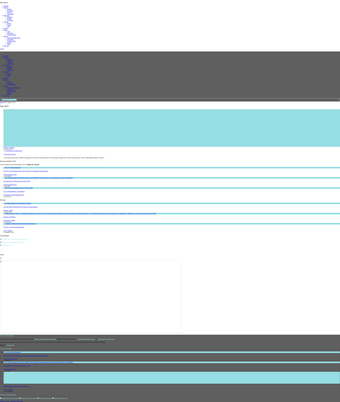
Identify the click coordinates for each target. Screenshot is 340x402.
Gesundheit (10, 14)
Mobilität (9, 17)
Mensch (6, 7)
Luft (8, 26)
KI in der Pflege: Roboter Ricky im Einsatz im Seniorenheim (20, 207)
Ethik (8, 44)
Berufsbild (10, 11)
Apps (8, 31)
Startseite (6, 6)
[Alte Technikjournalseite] (90, 332)
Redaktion (2, 401)
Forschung (10, 20)
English (9, 42)
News (5, 230)
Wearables (10, 33)
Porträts (9, 9)
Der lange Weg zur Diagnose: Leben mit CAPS (17, 181)
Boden (9, 23)
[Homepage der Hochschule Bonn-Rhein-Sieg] (0, 258)
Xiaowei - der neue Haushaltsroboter (14, 227)
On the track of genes (9, 154)
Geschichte (10, 39)
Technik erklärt (11, 41)
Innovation (7, 15)
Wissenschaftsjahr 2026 (13, 38)
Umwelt (6, 22)
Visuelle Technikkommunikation (86, 339)
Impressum (13, 401)
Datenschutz (20, 401)
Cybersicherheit (11, 34)
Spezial (6, 36)
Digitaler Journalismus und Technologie (45, 339)
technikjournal (10, 345)
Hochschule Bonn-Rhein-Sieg (106, 339)
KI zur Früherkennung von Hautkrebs (14, 191)
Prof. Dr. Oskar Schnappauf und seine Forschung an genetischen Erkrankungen (26, 171)
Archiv (7, 401)
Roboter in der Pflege (9, 217)
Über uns (6, 46)
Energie (6, 28)
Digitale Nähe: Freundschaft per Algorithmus (16, 386)
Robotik (9, 19)
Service (9, 12)
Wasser (9, 25)
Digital (5, 30)
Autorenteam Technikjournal (14, 151)
